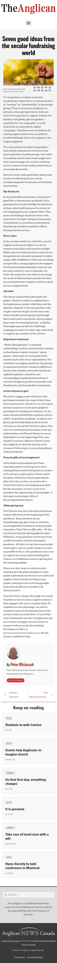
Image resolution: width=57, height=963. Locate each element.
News (9, 718)
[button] (28, 23)
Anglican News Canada (10, 941)
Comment (10, 773)
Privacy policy (19, 957)
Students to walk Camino (23, 725)
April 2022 (11, 92)
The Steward (19, 92)
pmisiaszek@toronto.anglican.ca (21, 633)
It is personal (14, 809)
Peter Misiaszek (10, 89)
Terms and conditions (35, 957)
